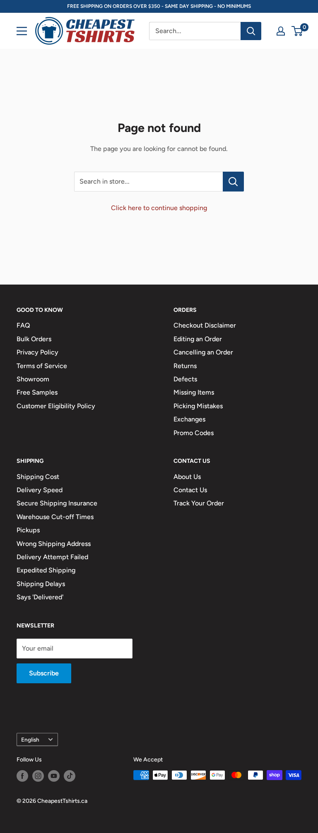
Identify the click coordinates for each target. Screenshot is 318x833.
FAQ (23, 325)
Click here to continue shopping (159, 208)
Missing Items (193, 392)
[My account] (281, 31)
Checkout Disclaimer (204, 325)
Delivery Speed (40, 490)
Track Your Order (198, 503)
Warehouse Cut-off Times (55, 517)
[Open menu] (22, 31)
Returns (185, 366)
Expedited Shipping (46, 570)
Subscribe (44, 673)
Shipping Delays (41, 584)
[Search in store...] (233, 181)
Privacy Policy (37, 352)
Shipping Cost (38, 477)
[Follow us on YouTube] (54, 776)
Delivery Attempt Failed (52, 557)
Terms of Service (42, 366)
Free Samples (37, 392)
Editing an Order (197, 339)
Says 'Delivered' (40, 597)
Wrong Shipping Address (54, 544)
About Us (187, 477)
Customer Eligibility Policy (56, 406)
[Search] (251, 31)
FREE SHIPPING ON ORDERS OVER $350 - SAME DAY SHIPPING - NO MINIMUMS (159, 6)
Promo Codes (193, 433)
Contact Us (190, 490)
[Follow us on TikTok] (69, 776)
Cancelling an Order (203, 352)
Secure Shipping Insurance (57, 503)
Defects (185, 379)
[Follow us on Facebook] (22, 776)
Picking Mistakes (198, 406)
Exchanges (189, 419)
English (30, 739)
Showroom (33, 379)
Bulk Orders (34, 339)
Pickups (28, 530)
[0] (297, 31)
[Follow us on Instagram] (38, 776)
